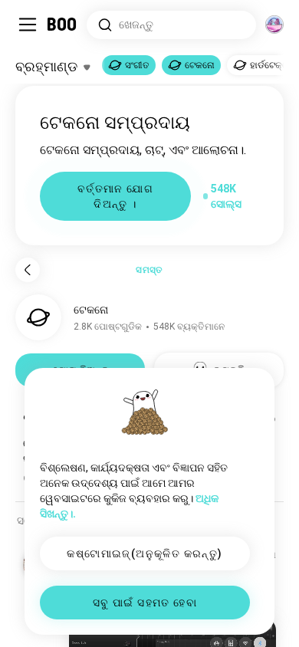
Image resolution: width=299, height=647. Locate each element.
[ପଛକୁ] (27, 270)
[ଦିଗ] (274, 24)
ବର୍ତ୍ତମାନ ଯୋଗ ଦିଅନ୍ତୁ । (115, 196)
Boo (62, 24)
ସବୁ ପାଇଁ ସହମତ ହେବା (145, 602)
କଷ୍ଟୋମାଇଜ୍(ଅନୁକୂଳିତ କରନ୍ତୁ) (144, 553)
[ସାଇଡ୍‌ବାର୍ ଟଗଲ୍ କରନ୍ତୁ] (27, 24)
